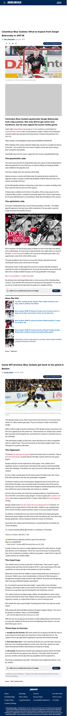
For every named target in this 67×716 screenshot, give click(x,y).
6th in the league (52, 498)
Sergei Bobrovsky (20, 129)
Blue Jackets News (17, 681)
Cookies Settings (10, 703)
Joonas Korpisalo (18, 253)
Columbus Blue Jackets (13, 132)
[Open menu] (4, 3)
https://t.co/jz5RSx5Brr (13, 542)
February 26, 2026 (38, 544)
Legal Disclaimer (24, 700)
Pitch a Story (23, 697)
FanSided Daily (9, 697)
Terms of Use (57, 697)
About (6, 694)
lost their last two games (21, 454)
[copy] (16, 43)
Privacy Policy (38, 697)
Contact (36, 694)
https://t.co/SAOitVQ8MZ (30, 612)
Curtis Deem (8, 372)
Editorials (14, 351)
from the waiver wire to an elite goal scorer (34, 505)
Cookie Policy (9, 700)
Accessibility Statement (41, 700)
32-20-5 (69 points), (13, 457)
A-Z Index (55, 700)
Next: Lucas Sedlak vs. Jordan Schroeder (19, 276)
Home (7, 351)
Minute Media (13, 708)
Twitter (35, 129)
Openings (22, 694)
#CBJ (7, 610)
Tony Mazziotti (9, 39)
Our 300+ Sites (57, 694)
